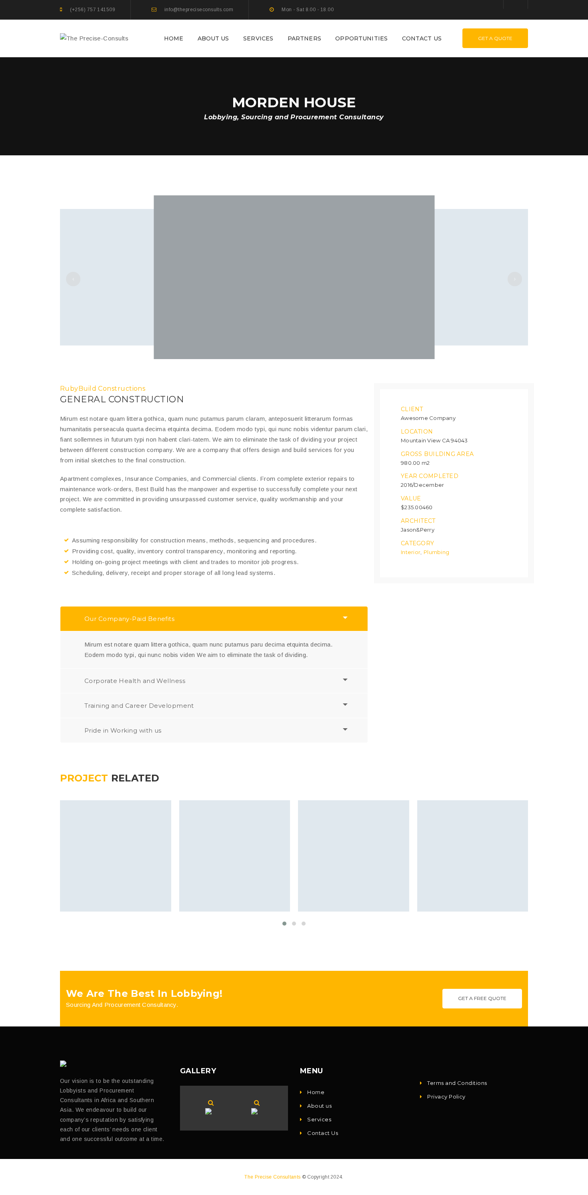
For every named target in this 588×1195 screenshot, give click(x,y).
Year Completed (429, 476)
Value (411, 498)
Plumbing (436, 552)
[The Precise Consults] (65, 1063)
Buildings (98, 883)
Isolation (251, 883)
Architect (418, 520)
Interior (410, 552)
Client (412, 409)
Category (417, 543)
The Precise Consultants (272, 1177)
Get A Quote (495, 38)
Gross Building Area (437, 454)
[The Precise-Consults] (94, 37)
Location (417, 431)
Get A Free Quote (482, 998)
